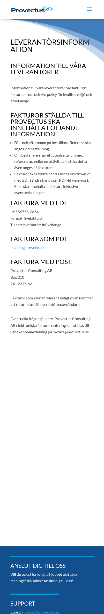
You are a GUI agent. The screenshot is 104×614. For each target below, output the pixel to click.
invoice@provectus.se (28, 247)
